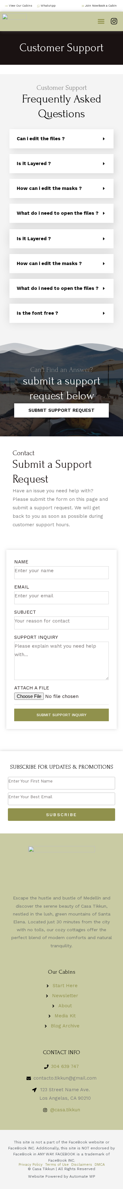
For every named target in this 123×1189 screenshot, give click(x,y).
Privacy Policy (31, 1165)
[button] (101, 21)
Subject (25, 612)
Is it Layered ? (34, 163)
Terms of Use (57, 1165)
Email (21, 587)
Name (21, 562)
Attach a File (31, 688)
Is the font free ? (37, 313)
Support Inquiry (36, 637)
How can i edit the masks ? (49, 188)
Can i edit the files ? (41, 138)
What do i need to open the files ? (57, 213)
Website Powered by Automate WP (61, 1176)
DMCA (100, 1165)
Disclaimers (81, 1165)
